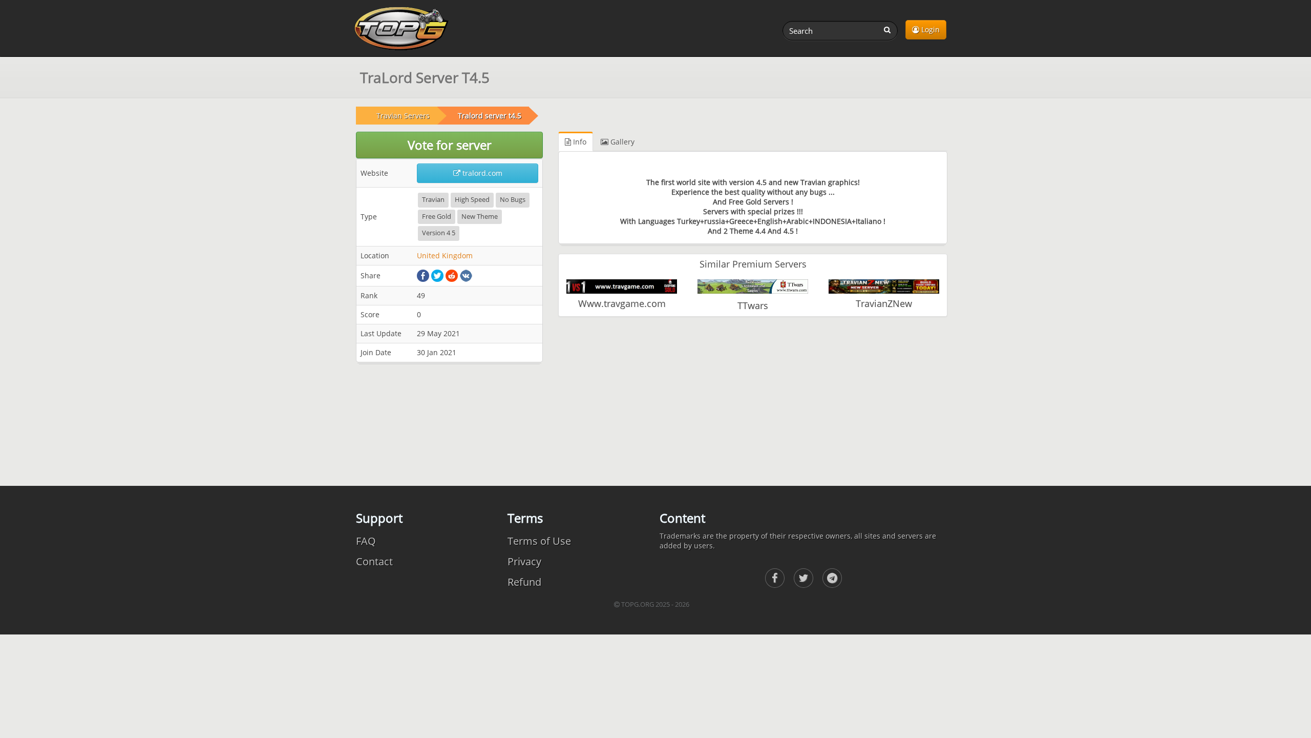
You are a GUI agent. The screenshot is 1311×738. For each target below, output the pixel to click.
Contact (374, 561)
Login (929, 29)
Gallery (621, 142)
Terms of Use (539, 541)
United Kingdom (445, 255)
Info (578, 142)
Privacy (524, 561)
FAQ (366, 541)
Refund (524, 582)
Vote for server (450, 144)
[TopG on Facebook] (775, 578)
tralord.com (481, 173)
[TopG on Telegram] (832, 578)
